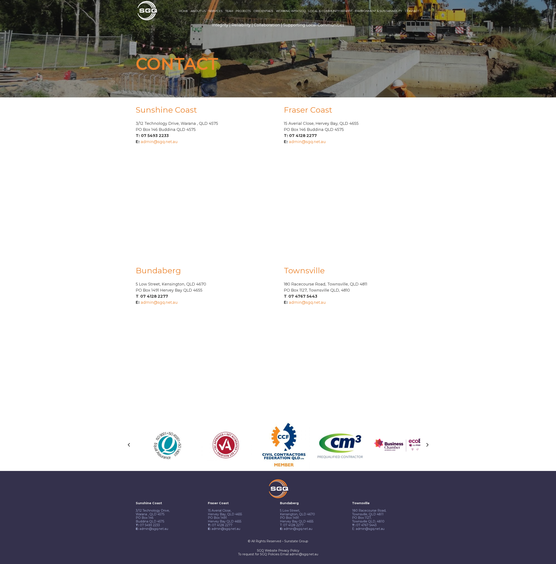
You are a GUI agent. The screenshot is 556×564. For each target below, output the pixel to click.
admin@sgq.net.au (159, 141)
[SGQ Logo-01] (147, 11)
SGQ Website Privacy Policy (278, 550)
